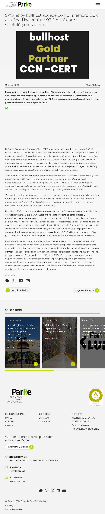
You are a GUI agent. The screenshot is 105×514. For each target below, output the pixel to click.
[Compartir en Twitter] (14, 280)
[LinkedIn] (58, 490)
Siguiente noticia (85, 290)
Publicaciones (80, 421)
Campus (9, 421)
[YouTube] (64, 490)
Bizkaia (47, 338)
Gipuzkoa (93, 344)
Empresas (44, 418)
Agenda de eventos (83, 418)
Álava (88, 85)
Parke (8, 418)
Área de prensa (81, 425)
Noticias (96, 85)
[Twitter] (52, 490)
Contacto (45, 421)
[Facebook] (41, 490)
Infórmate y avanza (18, 446)
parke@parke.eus (17, 481)
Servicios (44, 414)
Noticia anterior (19, 290)
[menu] (98, 4)
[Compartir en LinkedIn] (21, 280)
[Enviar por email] (28, 280)
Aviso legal (9, 505)
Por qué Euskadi (14, 414)
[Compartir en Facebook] (7, 280)
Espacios (10, 425)
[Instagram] (47, 490)
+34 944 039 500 (17, 471)
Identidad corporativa (85, 429)
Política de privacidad (14, 509)
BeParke (85, 344)
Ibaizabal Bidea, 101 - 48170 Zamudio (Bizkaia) (33, 460)
